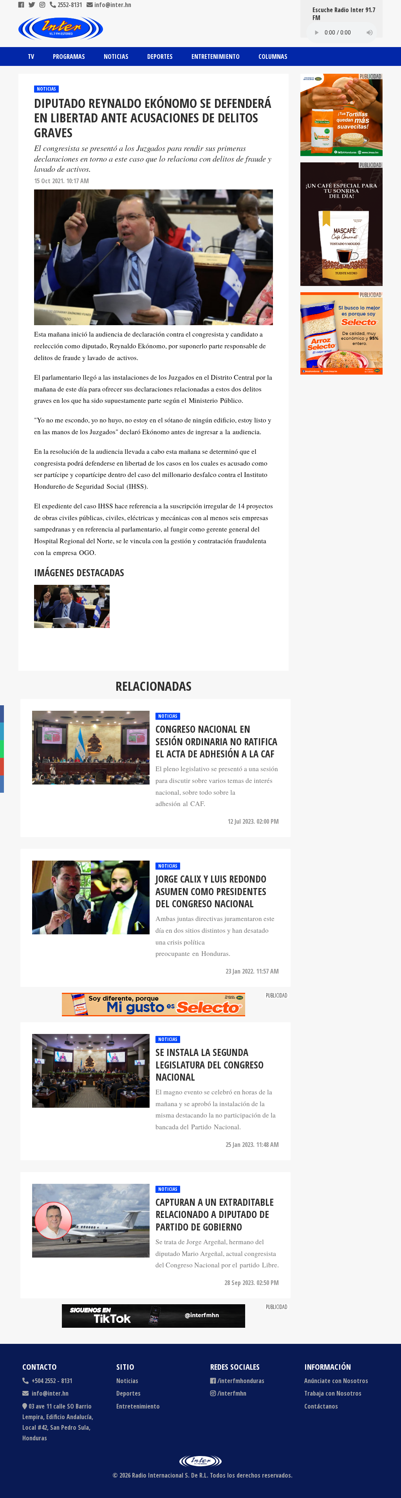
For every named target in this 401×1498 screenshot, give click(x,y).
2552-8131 (69, 4)
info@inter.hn (112, 4)
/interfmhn (231, 1393)
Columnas (272, 56)
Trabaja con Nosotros (332, 1393)
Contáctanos (321, 1406)
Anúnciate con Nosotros (336, 1380)
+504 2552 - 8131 (51, 1380)
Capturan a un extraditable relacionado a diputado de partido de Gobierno (214, 1214)
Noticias (116, 56)
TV (31, 56)
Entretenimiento (215, 56)
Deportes (160, 56)
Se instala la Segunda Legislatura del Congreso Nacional (209, 1064)
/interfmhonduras (240, 1380)
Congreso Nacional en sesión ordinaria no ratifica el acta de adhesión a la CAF (216, 741)
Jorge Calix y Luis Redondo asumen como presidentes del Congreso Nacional (210, 891)
